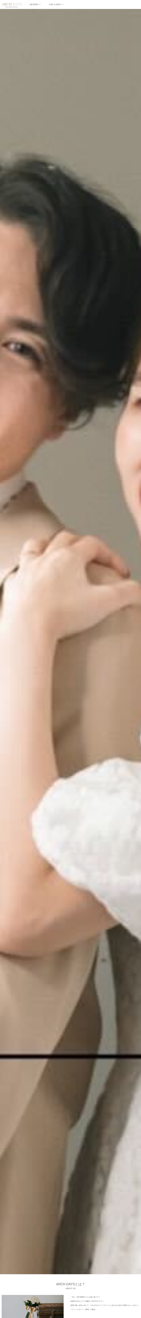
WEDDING (34, 4)
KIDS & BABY (55, 4)
